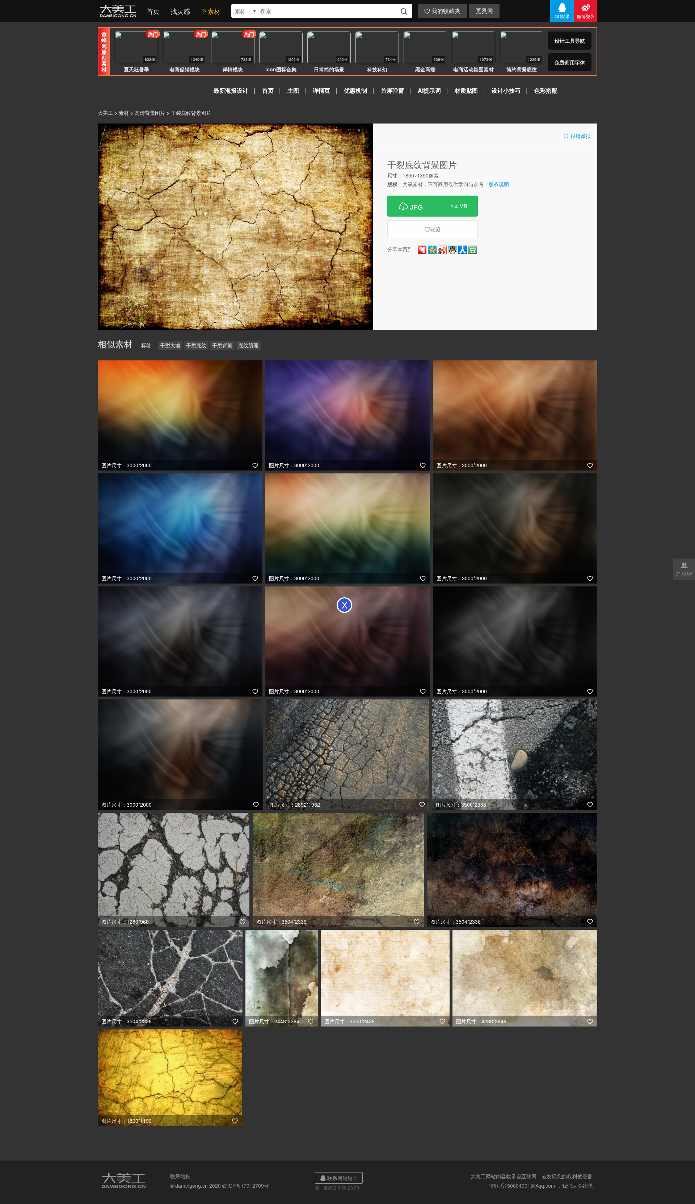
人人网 (462, 250)
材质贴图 (466, 90)
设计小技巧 (506, 90)
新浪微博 (442, 250)
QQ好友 (452, 250)
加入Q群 (684, 568)
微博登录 (585, 11)
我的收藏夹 (442, 11)
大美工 (119, 11)
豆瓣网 (472, 250)
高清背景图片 (150, 112)
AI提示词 (429, 90)
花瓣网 (422, 250)
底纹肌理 (248, 345)
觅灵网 (484, 11)
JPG (432, 206)
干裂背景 (222, 345)
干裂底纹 (196, 345)
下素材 (210, 11)
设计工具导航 (570, 40)
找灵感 (180, 11)
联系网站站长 (339, 1178)
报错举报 (577, 135)
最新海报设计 (231, 90)
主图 (293, 90)
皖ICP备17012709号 (245, 1185)
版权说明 (499, 184)
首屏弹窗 (392, 90)
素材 (124, 112)
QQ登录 (562, 11)
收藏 (433, 229)
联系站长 (180, 1176)
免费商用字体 (570, 62)
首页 (153, 11)
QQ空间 (432, 250)
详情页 (321, 90)
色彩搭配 (545, 90)
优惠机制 (355, 90)
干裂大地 (170, 345)
